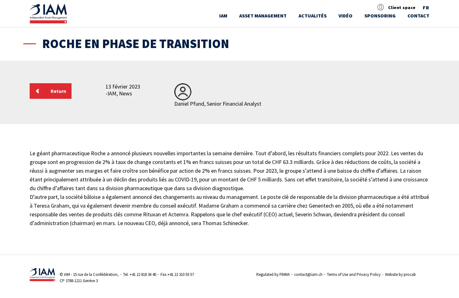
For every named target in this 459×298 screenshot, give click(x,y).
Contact (418, 15)
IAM (223, 15)
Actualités (313, 15)
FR (426, 8)
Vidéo (345, 15)
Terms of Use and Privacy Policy (354, 274)
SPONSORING (380, 15)
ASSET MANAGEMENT (263, 15)
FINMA (284, 274)
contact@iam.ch (308, 274)
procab (410, 274)
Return (58, 91)
